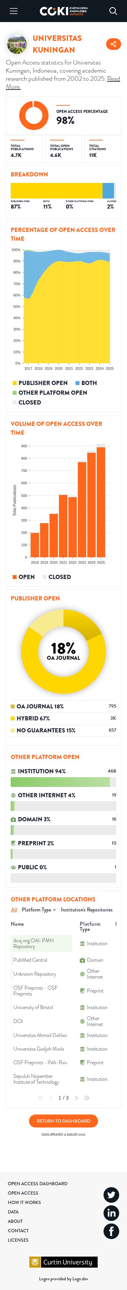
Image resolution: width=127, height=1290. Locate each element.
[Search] (113, 11)
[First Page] (40, 1098)
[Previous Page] (51, 1098)
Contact (18, 1230)
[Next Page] (76, 1098)
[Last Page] (86, 1098)
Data (13, 1212)
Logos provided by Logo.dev (63, 1278)
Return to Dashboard (63, 1121)
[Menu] (13, 11)
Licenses (18, 1240)
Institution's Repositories (87, 909)
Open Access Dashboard (37, 1183)
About (15, 1221)
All (14, 909)
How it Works (24, 1202)
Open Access (23, 1193)
